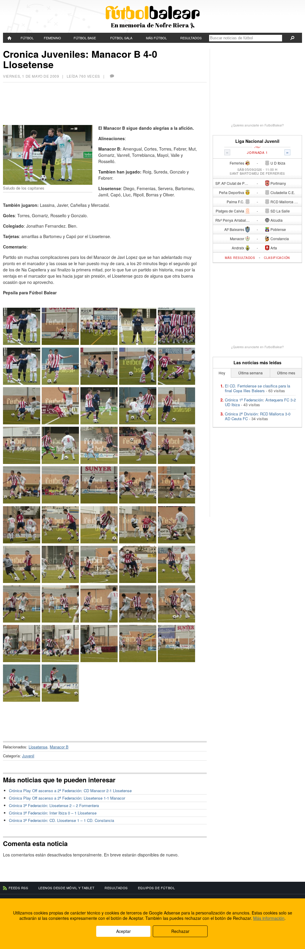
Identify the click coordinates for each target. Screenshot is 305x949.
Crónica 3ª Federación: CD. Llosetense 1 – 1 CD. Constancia (61, 820)
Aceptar (123, 931)
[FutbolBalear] (9, 38)
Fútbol (27, 37)
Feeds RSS (18, 887)
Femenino (52, 37)
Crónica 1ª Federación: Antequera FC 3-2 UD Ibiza (260, 402)
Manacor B (59, 747)
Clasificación (277, 258)
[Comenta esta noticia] (112, 76)
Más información (268, 918)
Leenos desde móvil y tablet (66, 887)
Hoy (222, 372)
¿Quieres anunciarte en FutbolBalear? (257, 125)
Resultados (191, 37)
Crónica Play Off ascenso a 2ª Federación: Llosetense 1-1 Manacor (67, 798)
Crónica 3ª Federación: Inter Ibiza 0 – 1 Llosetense (53, 813)
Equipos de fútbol (156, 887)
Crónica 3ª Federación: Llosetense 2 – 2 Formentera (54, 805)
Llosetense (38, 747)
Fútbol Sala (121, 37)
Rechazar (180, 931)
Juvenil (28, 756)
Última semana (250, 372)
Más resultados (240, 258)
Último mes (286, 372)
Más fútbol (156, 37)
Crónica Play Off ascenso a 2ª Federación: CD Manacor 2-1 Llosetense (70, 790)
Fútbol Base (85, 37)
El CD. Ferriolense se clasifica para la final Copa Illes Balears (257, 388)
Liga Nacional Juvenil (257, 141)
